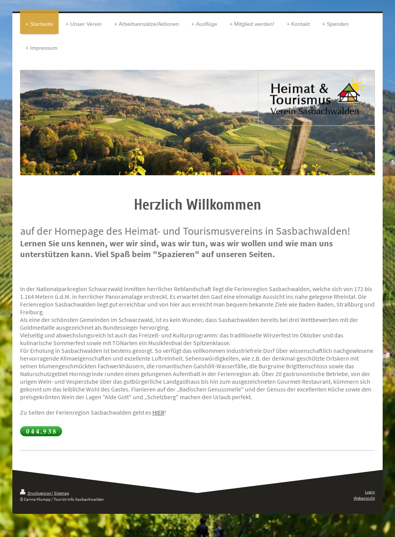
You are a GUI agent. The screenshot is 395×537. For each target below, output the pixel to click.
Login (370, 492)
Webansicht (364, 498)
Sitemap (61, 493)
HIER (158, 412)
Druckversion (39, 493)
